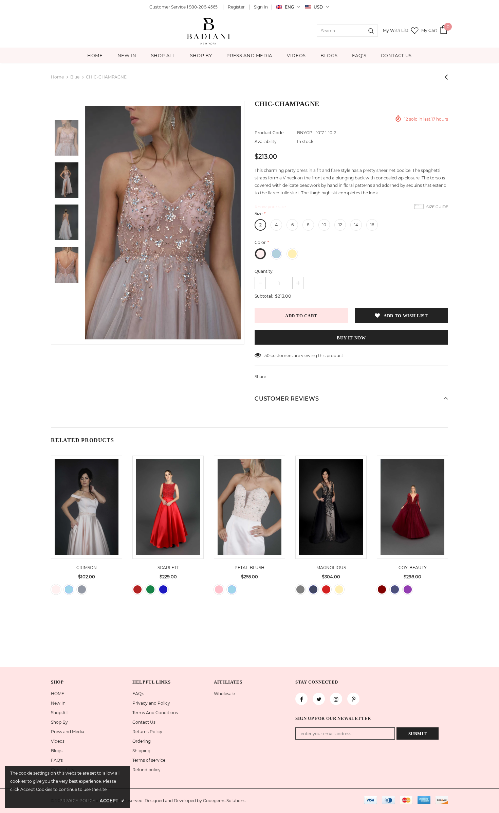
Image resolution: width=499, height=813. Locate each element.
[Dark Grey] (300, 589)
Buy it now (351, 337)
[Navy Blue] (395, 589)
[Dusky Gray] (82, 589)
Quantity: (264, 271)
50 (267, 355)
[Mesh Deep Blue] (313, 589)
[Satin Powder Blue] (69, 589)
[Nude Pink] (56, 589)
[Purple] (408, 589)
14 (356, 224)
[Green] (150, 589)
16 (372, 224)
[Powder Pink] (219, 589)
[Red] (137, 589)
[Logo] (209, 31)
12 (340, 224)
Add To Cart (86, 512)
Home (57, 76)
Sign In (261, 7)
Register (236, 7)
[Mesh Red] (326, 589)
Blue (74, 76)
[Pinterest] (353, 699)
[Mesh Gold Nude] (339, 589)
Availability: (266, 141)
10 (324, 224)
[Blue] (163, 589)
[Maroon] (382, 589)
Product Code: (269, 132)
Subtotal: (264, 296)
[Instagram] (336, 699)
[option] (163, 222)
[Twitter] (319, 699)
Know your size (270, 206)
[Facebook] (301, 699)
